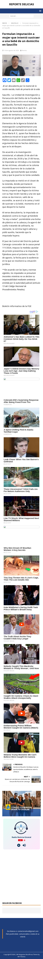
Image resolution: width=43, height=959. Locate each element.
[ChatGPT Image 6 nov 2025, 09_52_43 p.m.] (21, 815)
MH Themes (21, 957)
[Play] (19, 845)
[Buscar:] (21, 16)
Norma (24, 50)
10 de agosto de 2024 (11, 50)
